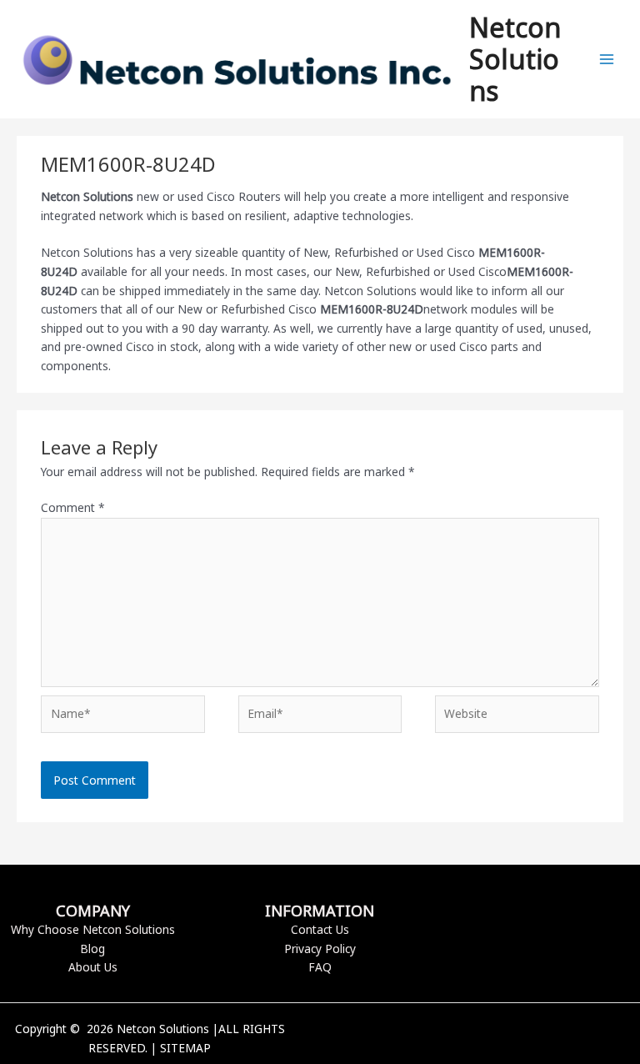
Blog (92, 948)
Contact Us (320, 929)
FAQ (320, 967)
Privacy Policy (320, 948)
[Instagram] (515, 1039)
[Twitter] (490, 1039)
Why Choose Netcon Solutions (93, 929)
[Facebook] (465, 1039)
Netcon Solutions (515, 59)
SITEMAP (185, 1048)
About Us (93, 967)
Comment (73, 507)
